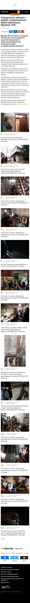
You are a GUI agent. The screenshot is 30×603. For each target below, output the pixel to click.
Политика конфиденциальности (9, 574)
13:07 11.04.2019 (5, 28)
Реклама (17, 569)
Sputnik (8, 133)
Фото (3, 538)
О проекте (3, 567)
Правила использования (7, 569)
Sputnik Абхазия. (22, 104)
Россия (26, 553)
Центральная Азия (16, 553)
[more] (28, 134)
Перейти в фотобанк (9, 134)
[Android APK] (6, 587)
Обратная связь (5, 582)
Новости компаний (6, 572)
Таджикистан (5, 553)
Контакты (9, 567)
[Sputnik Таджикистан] (5, 12)
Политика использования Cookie (9, 576)
